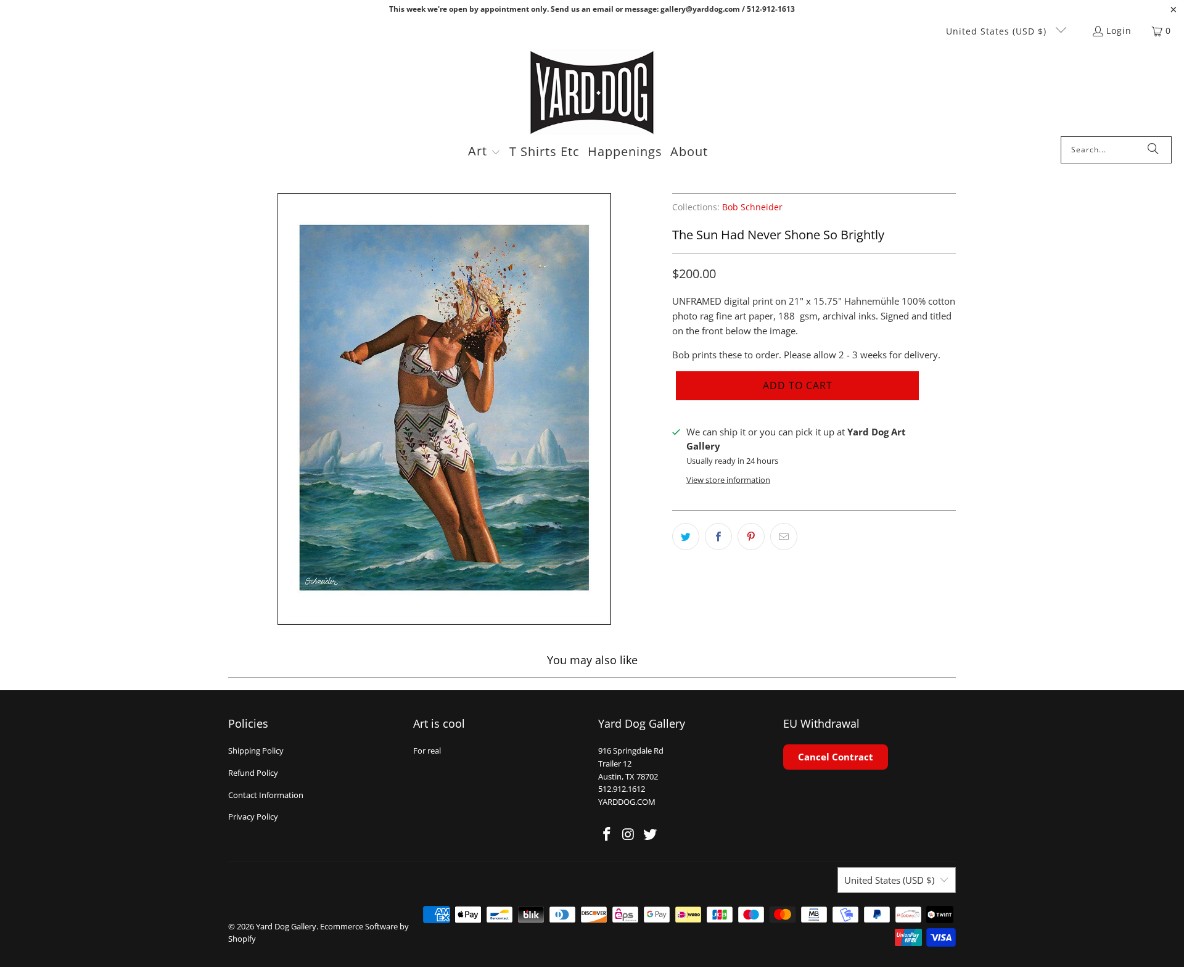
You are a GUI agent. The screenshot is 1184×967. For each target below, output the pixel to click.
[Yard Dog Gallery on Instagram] (629, 834)
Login (1119, 30)
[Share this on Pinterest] (751, 536)
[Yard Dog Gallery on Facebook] (607, 834)
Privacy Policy (253, 816)
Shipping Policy (256, 750)
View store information (728, 479)
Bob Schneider (752, 207)
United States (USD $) (998, 31)
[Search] (1153, 149)
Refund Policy (253, 772)
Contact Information (265, 794)
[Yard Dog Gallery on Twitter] (650, 834)
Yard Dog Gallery (286, 926)
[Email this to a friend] (783, 536)
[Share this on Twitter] (685, 536)
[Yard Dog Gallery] (592, 92)
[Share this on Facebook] (718, 536)
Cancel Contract (835, 757)
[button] (484, 152)
